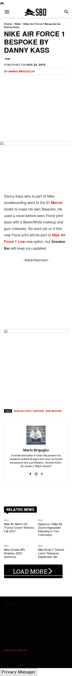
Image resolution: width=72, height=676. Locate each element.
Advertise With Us (15, 650)
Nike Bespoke (53, 410)
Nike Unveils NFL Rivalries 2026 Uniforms (15, 553)
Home (8, 23)
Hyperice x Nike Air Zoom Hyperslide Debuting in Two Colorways (50, 529)
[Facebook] (30, 471)
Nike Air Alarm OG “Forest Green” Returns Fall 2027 (19, 527)
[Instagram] (36, 471)
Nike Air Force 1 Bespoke (29, 410)
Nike (18, 23)
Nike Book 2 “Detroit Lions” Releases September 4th (51, 553)
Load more (30, 571)
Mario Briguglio (21, 71)
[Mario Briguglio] (36, 435)
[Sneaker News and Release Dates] (36, 12)
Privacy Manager (18, 671)
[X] (41, 471)
